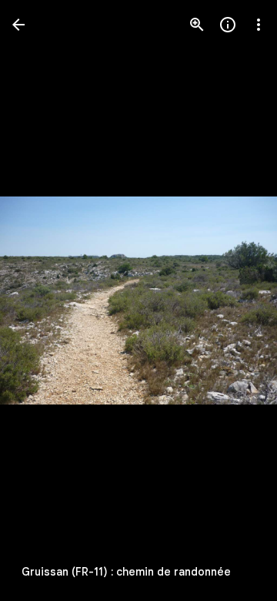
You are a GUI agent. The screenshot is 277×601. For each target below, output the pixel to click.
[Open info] (227, 24)
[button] (43, 300)
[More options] (258, 24)
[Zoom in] (197, 24)
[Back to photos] (18, 24)
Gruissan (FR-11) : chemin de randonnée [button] (126, 572)
